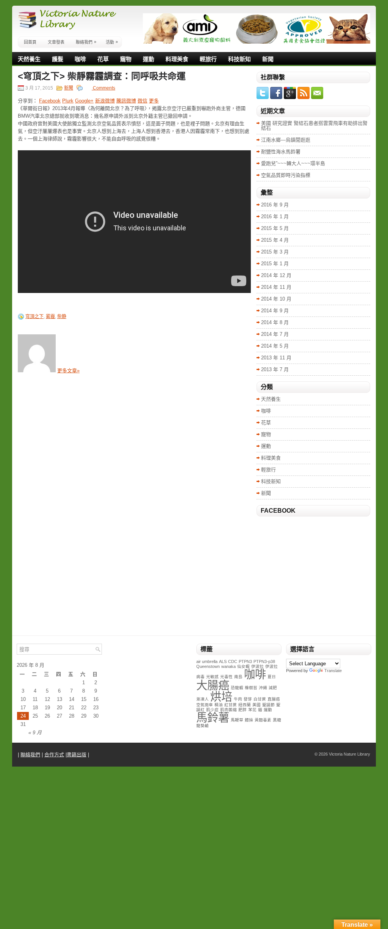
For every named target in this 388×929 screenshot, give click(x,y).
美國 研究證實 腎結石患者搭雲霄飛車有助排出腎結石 (314, 125)
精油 (218, 704)
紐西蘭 (244, 704)
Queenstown (208, 666)
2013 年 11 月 (276, 358)
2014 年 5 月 (275, 346)
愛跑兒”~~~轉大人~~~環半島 (293, 163)
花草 (103, 59)
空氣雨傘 (204, 704)
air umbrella (206, 661)
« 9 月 (35, 732)
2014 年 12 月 (276, 275)
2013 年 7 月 (275, 369)
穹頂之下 (34, 316)
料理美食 (177, 59)
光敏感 (212, 676)
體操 (249, 720)
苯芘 (252, 709)
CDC (232, 661)
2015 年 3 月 (275, 252)
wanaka (228, 666)
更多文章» (68, 370)
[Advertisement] (313, 578)
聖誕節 (268, 704)
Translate (333, 670)
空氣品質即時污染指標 (285, 175)
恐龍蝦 (237, 687)
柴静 (61, 316)
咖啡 (80, 59)
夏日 (272, 676)
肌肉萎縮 (228, 709)
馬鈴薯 (212, 717)
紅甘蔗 (230, 704)
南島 (238, 676)
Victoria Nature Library (349, 754)
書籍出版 (76, 754)
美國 (256, 704)
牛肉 (238, 699)
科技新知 (239, 59)
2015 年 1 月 (275, 263)
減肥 (273, 687)
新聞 (268, 59)
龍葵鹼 (202, 725)
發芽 (248, 699)
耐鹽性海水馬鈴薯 (280, 151)
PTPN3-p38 (264, 661)
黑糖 (277, 720)
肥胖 (242, 709)
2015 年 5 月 (275, 228)
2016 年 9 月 (275, 205)
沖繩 (263, 687)
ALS (223, 661)
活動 (112, 41)
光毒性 (226, 676)
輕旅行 (208, 59)
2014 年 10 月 (276, 299)
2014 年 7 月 (275, 334)
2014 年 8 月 (275, 322)
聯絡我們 (86, 41)
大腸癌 (212, 685)
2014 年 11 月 (276, 287)
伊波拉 (257, 666)
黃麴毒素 (263, 720)
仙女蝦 (243, 666)
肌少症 (212, 709)
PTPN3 (245, 661)
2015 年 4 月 (275, 240)
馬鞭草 (237, 720)
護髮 (57, 59)
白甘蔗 (259, 699)
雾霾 (50, 316)
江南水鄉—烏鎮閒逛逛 (285, 140)
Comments (103, 88)
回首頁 (30, 42)
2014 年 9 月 (275, 310)
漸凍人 (202, 699)
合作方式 (54, 754)
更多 (154, 101)
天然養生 (29, 59)
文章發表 (56, 42)
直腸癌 (274, 699)
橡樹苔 (251, 687)
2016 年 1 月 (275, 216)
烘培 (221, 696)
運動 (148, 59)
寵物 (125, 59)
